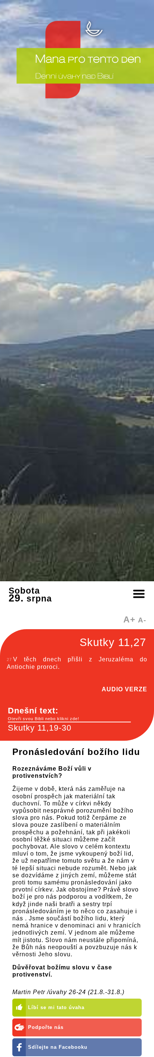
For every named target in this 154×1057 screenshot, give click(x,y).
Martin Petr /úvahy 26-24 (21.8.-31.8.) (68, 992)
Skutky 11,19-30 (39, 727)
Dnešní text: (43, 713)
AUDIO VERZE (124, 689)
